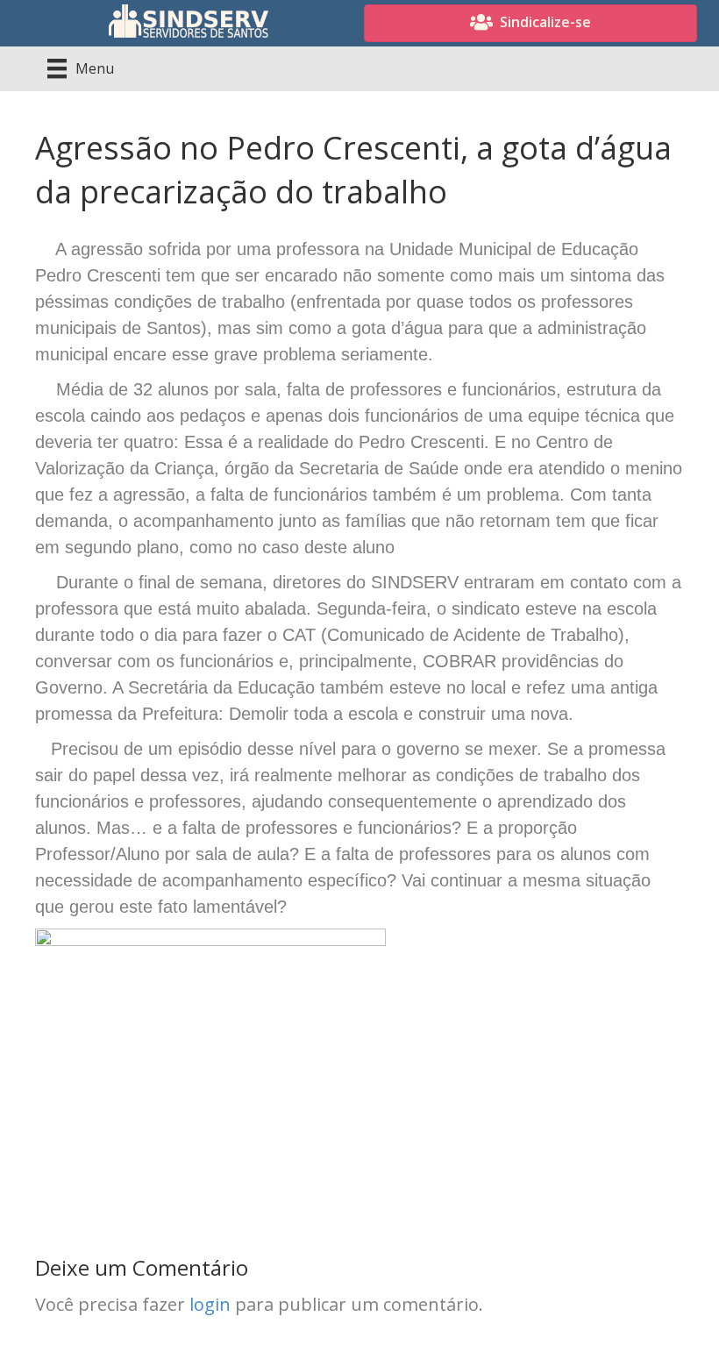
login (210, 1304)
